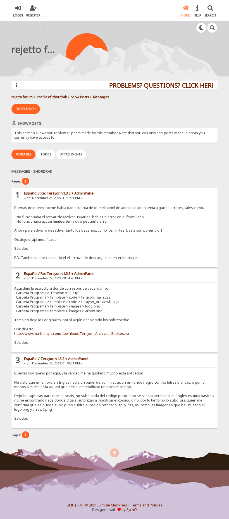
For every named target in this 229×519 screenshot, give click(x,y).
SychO (131, 509)
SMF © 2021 (87, 505)
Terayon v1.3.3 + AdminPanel (64, 358)
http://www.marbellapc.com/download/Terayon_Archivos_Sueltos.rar (72, 333)
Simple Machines (113, 505)
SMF (70, 505)
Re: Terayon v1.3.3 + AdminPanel (67, 193)
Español (30, 193)
